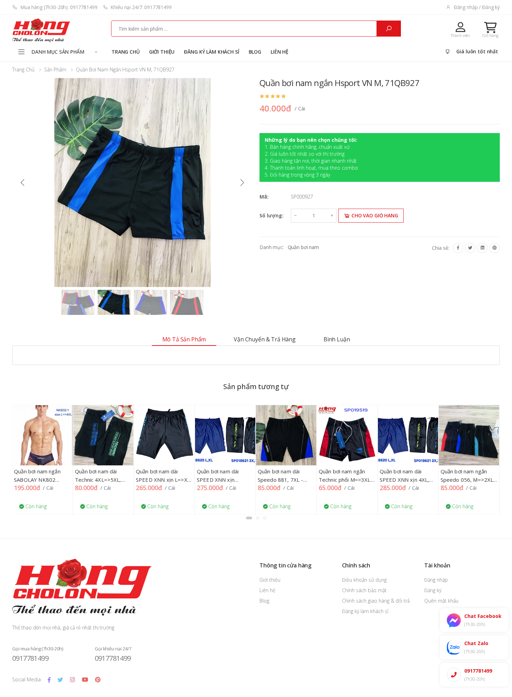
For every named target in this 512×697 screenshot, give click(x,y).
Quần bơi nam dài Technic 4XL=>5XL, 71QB (84, 479)
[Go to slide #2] (114, 302)
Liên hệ (279, 51)
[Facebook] (458, 248)
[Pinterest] (494, 248)
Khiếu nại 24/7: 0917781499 (140, 7)
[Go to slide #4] (186, 302)
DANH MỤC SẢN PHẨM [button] (57, 51)
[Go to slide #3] (150, 302)
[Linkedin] (482, 248)
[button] (490, 29)
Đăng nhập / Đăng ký (477, 7)
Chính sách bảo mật (364, 590)
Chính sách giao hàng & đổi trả (376, 600)
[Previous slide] (23, 182)
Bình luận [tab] (337, 339)
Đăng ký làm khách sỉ (211, 51)
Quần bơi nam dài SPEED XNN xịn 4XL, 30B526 (391, 479)
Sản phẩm (55, 69)
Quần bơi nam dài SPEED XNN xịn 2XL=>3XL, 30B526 (206, 479)
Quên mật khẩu (441, 600)
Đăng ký (432, 590)
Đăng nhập (436, 579)
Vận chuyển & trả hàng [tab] (265, 339)
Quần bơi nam (303, 247)
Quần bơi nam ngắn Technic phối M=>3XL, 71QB (331, 479)
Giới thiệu (162, 51)
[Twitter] (470, 248)
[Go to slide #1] (78, 302)
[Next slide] (241, 182)
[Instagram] (72, 679)
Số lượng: (271, 215)
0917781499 (30, 658)
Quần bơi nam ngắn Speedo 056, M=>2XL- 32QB (454, 479)
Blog (255, 51)
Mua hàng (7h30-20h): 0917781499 (59, 7)
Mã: (264, 196)
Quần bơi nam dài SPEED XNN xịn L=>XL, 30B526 (150, 479)
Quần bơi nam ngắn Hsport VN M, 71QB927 (125, 69)
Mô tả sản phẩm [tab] (184, 339)
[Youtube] (85, 679)
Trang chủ (125, 51)
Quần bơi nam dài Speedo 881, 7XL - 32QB (267, 479)
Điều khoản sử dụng (364, 579)
